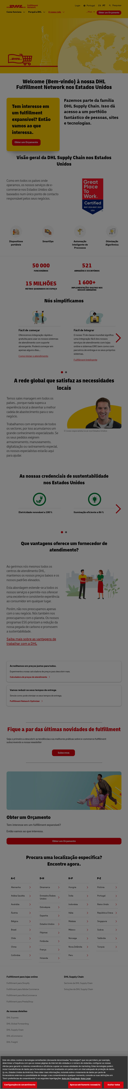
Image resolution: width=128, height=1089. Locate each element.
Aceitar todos (114, 1085)
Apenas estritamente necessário (85, 1085)
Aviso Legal (86, 1078)
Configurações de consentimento (19, 1085)
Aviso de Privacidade (71, 1078)
